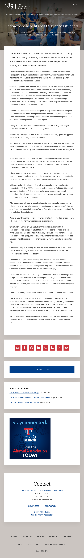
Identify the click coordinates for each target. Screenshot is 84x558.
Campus (71, 33)
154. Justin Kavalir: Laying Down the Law (25, 402)
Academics (34, 33)
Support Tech (42, 370)
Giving (28, 35)
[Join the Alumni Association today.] (30, 459)
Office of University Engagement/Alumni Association (42, 490)
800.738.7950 (50, 506)
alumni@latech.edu (42, 512)
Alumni (44, 33)
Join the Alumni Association (42, 515)
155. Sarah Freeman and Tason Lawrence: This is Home (30, 397)
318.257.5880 (33, 506)
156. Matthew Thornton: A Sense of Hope (24, 393)
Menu (75, 5)
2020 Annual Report (18, 33)
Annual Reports (58, 33)
